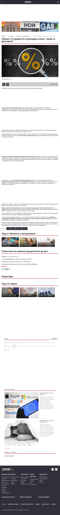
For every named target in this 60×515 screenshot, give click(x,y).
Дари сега (4, 266)
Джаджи (22, 482)
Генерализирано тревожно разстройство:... (47, 421)
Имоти (31, 482)
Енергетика (4, 482)
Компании (13, 478)
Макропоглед (6, 474)
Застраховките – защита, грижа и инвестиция (26, 244)
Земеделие (4, 491)
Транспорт (4, 487)
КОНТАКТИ (53, 504)
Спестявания (33, 484)
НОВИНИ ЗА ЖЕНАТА (26, 497)
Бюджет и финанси (6, 480)
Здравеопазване (5, 493)
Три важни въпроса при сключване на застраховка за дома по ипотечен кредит (45, 244)
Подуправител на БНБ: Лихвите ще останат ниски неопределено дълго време (9, 294)
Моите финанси (33, 475)
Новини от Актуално (8, 497)
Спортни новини (43, 497)
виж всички (6, 448)
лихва (8, 228)
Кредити (19, 228)
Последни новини (6, 477)
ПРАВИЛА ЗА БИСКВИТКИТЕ (27, 504)
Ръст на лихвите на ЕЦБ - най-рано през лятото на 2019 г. (46, 294)
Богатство (41, 482)
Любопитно (43, 474)
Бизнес (13, 474)
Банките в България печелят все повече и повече (27, 294)
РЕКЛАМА (37, 504)
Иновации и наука (25, 484)
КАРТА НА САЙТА (45, 504)
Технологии (24, 474)
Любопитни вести (43, 477)
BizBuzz (41, 480)
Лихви (13, 228)
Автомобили (23, 480)
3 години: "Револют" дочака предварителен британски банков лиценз (9, 244)
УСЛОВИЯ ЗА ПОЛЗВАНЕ (13, 504)
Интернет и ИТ (24, 478)
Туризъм (4, 489)
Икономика (4, 478)
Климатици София (9, 456)
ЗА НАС (4, 504)
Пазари (12, 484)
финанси (25, 228)
